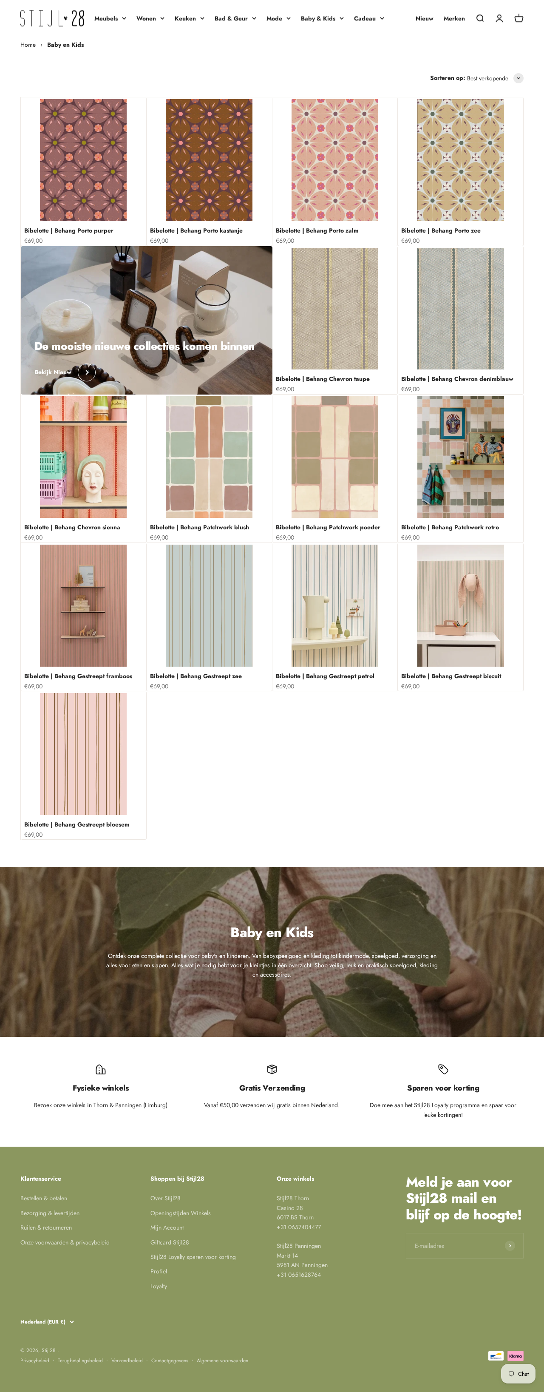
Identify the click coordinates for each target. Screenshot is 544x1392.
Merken (454, 18)
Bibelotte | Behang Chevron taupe (323, 379)
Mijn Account (167, 1227)
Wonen (146, 18)
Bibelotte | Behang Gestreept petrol (325, 676)
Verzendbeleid (127, 1360)
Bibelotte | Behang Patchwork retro (450, 527)
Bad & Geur (231, 18)
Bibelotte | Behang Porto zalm (317, 230)
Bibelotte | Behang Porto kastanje (196, 230)
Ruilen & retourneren (46, 1227)
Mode (274, 18)
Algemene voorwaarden (222, 1360)
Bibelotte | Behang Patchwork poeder (328, 527)
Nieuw (425, 18)
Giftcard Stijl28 (169, 1242)
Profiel (158, 1271)
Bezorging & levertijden (49, 1213)
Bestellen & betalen (43, 1198)
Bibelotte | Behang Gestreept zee (196, 676)
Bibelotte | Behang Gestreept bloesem (76, 824)
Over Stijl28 (165, 1198)
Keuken (185, 18)
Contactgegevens (169, 1360)
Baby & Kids (318, 18)
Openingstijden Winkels (180, 1213)
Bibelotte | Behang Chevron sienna (72, 527)
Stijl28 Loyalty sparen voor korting (193, 1257)
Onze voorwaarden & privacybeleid (65, 1242)
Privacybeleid (34, 1360)
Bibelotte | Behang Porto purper (68, 230)
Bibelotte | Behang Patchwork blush (199, 527)
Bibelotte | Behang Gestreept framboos (78, 676)
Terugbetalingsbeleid (80, 1360)
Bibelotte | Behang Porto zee (441, 230)
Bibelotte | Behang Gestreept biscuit (451, 676)
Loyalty (158, 1286)
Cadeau (365, 18)
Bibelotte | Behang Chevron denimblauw (457, 379)
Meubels (106, 18)
